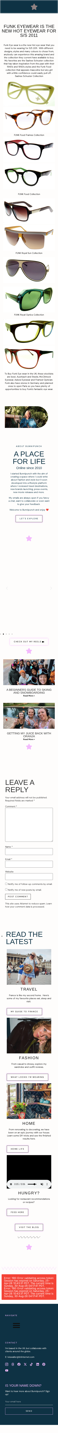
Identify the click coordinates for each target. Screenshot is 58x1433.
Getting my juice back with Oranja (29, 735)
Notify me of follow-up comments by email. (30, 884)
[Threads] (13, 1364)
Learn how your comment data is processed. (28, 905)
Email (8, 859)
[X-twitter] (25, 1364)
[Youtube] (7, 1370)
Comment (11, 806)
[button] (34, 6)
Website (9, 872)
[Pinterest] (44, 1364)
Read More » (29, 695)
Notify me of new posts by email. (25, 890)
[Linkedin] (37, 1364)
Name (9, 847)
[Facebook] (19, 1364)
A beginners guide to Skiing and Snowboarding (29, 691)
